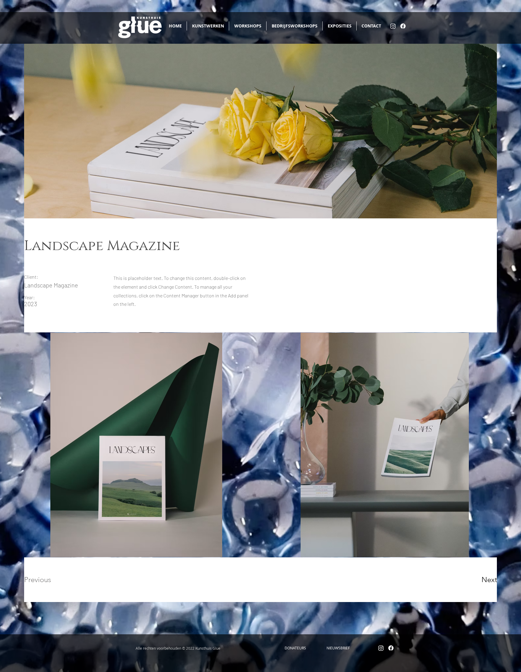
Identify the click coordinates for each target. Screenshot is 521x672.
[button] (295, 648)
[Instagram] (393, 26)
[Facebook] (402, 26)
